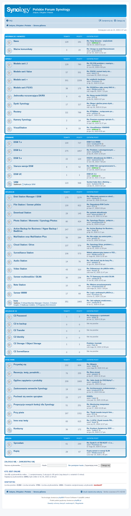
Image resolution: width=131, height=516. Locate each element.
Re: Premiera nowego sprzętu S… (101, 119)
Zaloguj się (10, 462)
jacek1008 (96, 51)
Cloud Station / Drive (24, 244)
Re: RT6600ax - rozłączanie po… (100, 111)
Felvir (94, 398)
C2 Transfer (19, 330)
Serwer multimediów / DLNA (28, 277)
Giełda (8, 438)
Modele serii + (21, 79)
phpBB (61, 497)
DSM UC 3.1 (91, 174)
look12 (94, 73)
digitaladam (96, 246)
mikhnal (95, 43)
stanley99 (95, 198)
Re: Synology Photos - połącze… (101, 220)
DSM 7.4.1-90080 (93, 142)
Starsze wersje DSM (23, 166)
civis (93, 105)
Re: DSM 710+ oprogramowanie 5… (101, 166)
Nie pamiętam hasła (75, 465)
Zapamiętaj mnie (91, 465)
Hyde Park (10, 360)
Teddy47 (95, 430)
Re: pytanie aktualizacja (97, 212)
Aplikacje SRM (29, 184)
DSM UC (18, 174)
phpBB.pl (77, 500)
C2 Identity (19, 337)
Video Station (20, 269)
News (16, 41)
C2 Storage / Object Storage (27, 343)
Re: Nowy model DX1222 (97, 95)
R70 (93, 97)
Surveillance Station (24, 253)
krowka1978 (96, 144)
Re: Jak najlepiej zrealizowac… (100, 301)
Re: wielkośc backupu (96, 79)
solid (93, 406)
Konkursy (18, 428)
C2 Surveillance (21, 351)
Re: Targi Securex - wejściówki (99, 41)
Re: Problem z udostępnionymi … (101, 150)
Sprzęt (8, 59)
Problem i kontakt (94, 343)
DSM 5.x (18, 158)
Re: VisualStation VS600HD (98, 127)
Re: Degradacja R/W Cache (98, 204)
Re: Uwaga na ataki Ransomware (100, 49)
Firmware (9, 137)
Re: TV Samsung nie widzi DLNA (100, 276)
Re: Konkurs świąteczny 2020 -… (100, 428)
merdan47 (98, 485)
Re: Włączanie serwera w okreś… (100, 196)
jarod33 (94, 238)
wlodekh (95, 262)
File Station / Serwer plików (27, 204)
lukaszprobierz (97, 214)
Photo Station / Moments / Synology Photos (35, 220)
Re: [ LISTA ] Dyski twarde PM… (100, 420)
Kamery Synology (22, 119)
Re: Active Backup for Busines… (100, 228)
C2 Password (20, 316)
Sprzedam (19, 443)
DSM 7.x (18, 142)
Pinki (93, 345)
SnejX (94, 230)
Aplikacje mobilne (28, 305)
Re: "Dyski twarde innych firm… (100, 412)
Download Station (22, 212)
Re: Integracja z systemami (98, 315)
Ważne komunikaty (23, 49)
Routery (17, 111)
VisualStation (20, 127)
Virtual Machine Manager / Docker (36, 303)
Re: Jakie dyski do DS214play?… (100, 380)
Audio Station (20, 261)
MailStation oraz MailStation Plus (30, 236)
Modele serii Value (23, 71)
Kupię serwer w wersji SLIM (98, 451)
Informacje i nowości (15, 36)
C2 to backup (20, 324)
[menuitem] (9, 21)
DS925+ (90, 396)
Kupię (16, 451)
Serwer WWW (20, 293)
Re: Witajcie (92, 364)
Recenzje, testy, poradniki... (27, 372)
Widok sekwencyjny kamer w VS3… (101, 252)
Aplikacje (9, 192)
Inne (16, 301)
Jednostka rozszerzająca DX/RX (29, 95)
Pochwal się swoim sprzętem (28, 396)
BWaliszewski (97, 89)
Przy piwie (19, 412)
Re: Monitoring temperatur (98, 404)
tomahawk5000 (98, 222)
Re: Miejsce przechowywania (99, 284)
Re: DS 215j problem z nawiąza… (100, 63)
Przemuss (96, 65)
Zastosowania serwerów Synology (30, 388)
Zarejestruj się (27, 462)
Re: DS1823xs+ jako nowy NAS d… (101, 87)
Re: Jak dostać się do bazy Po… (100, 260)
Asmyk (94, 270)
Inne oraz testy (21, 420)
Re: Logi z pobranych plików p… (100, 293)
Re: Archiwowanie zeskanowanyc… (102, 388)
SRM (16, 182)
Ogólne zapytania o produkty (28, 380)
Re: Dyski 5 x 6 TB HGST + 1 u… (100, 443)
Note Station (20, 285)
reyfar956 (95, 152)
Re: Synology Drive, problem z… (100, 244)
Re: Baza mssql (93, 372)
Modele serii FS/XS (23, 87)
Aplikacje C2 (11, 311)
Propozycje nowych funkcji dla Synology (34, 404)
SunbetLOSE (97, 184)
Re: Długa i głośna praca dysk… (100, 103)
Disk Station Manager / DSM (27, 196)
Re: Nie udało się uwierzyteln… (100, 236)
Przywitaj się (20, 364)
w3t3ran (95, 113)
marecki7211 (97, 160)
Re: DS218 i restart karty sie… (99, 71)
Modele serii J (20, 63)
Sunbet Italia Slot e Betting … (99, 182)
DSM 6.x (18, 150)
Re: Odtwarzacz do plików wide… (101, 268)
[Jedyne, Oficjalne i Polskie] (19, 10)
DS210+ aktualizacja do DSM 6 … (100, 158)
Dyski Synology (21, 103)
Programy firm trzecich (47, 305)
